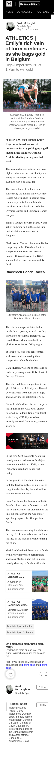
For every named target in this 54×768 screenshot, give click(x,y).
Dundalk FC (24, 11)
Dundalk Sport (18, 704)
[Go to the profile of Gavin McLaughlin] (9, 689)
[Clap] (10, 674)
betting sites (28, 665)
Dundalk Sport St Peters (20, 632)
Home (9, 11)
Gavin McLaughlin (26, 23)
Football (42, 11)
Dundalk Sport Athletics (19, 626)
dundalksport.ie (18, 582)
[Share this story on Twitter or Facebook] (46, 674)
